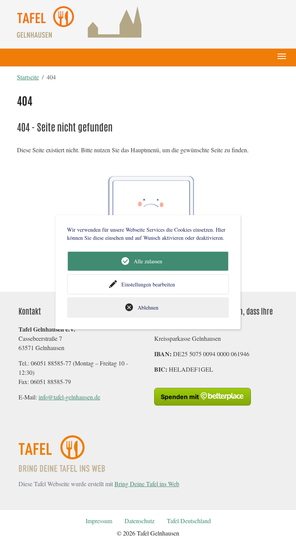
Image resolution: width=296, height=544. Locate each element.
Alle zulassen (148, 261)
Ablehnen (148, 307)
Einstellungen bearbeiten (148, 284)
